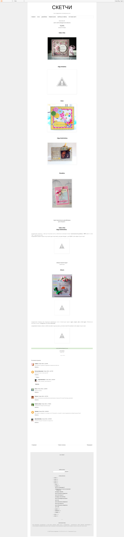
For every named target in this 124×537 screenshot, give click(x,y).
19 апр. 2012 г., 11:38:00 (42, 388)
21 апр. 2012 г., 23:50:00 (50, 379)
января (56, 512)
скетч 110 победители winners (61, 498)
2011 (55, 514)
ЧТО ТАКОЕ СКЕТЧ (72, 16)
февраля (57, 510)
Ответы (37, 377)
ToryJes (36, 396)
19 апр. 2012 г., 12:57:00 (43, 396)
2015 (55, 477)
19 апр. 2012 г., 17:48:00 (46, 403)
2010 (55, 516)
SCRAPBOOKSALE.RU (63, 531)
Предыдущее (89, 444)
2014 (55, 479)
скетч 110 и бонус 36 (59, 503)
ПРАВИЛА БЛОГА (52, 16)
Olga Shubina (62, 66)
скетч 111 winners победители (61, 493)
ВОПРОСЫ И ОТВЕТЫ (62, 16)
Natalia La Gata (38, 403)
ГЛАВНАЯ (33, 16)
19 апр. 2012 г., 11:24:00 (43, 363)
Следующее (34, 444)
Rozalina (62, 173)
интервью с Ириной (59, 491)
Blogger (74, 531)
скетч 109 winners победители (61, 501)
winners (63, 355)
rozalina (36, 363)
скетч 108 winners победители (61, 505)
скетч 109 (57, 506)
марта (56, 508)
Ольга (36, 388)
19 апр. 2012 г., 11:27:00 (48, 371)
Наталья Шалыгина (39, 371)
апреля (56, 485)
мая (56, 484)
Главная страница (62, 444)
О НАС (38, 16)
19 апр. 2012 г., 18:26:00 (44, 411)
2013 (55, 481)
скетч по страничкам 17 (60, 487)
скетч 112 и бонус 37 (59, 495)
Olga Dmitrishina (62, 138)
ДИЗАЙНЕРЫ (44, 16)
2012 (55, 482)
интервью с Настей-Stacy (60, 496)
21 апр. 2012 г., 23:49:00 (47, 418)
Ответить (37, 367)
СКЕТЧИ (62, 7)
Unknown (37, 411)
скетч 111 (57, 500)
